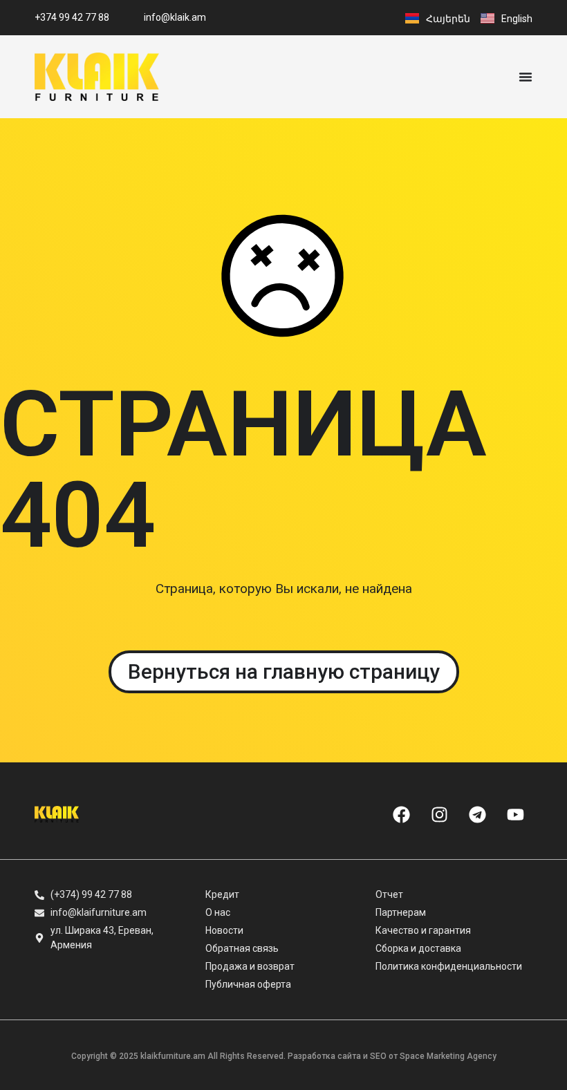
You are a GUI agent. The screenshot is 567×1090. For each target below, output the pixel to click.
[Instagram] (439, 814)
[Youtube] (515, 814)
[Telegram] (477, 814)
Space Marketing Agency (448, 1056)
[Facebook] (401, 814)
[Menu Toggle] (525, 77)
